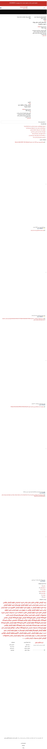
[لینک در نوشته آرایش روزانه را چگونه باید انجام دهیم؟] (23, 372)
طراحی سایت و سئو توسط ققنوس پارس (10, 738)
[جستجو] (2, 122)
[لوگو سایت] (23, 7)
